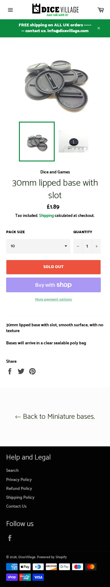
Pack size (15, 232)
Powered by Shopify (52, 557)
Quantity (82, 232)
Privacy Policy (19, 479)
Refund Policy (19, 488)
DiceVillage (26, 557)
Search (12, 470)
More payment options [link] (53, 299)
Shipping (46, 216)
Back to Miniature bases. (58, 417)
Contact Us (16, 506)
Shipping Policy (20, 497)
